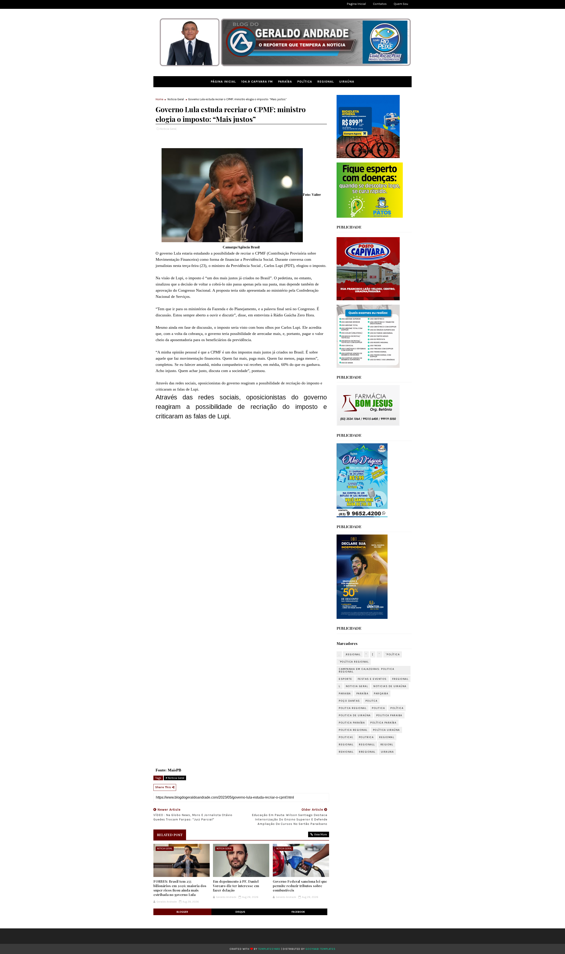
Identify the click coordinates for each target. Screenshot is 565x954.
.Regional (353, 654)
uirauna (387, 751)
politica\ (346, 737)
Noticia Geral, (168, 128)
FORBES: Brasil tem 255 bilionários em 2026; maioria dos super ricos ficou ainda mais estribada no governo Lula (179, 888)
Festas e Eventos (372, 678)
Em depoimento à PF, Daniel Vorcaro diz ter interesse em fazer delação (236, 886)
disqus (240, 911)
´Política (393, 654)
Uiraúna (346, 81)
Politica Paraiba (389, 715)
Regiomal (386, 737)
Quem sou (401, 4)
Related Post (170, 835)
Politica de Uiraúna (355, 715)
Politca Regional (352, 708)
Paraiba (345, 693)
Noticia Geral (176, 99)
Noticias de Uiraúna (390, 686)
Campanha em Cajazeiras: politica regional (366, 670)
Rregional (367, 751)
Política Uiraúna (386, 729)
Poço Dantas (349, 700)
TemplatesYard (269, 948)
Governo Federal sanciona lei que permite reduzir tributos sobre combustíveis (300, 886)
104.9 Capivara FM (257, 81)
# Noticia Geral (175, 778)
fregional (400, 678)
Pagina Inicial (356, 4)
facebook (298, 911)
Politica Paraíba (352, 722)
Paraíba (285, 81)
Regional (325, 81)
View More (320, 834)
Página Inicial (223, 81)
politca (371, 700)
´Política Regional (354, 661)
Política (304, 81)
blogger (182, 911)
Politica (378, 708)
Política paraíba (383, 722)
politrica (366, 737)
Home (159, 99)
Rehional (346, 751)
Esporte (345, 678)
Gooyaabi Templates (320, 948)
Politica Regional (353, 729)
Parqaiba (381, 693)
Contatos (380, 4)
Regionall (367, 744)
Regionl (386, 744)
